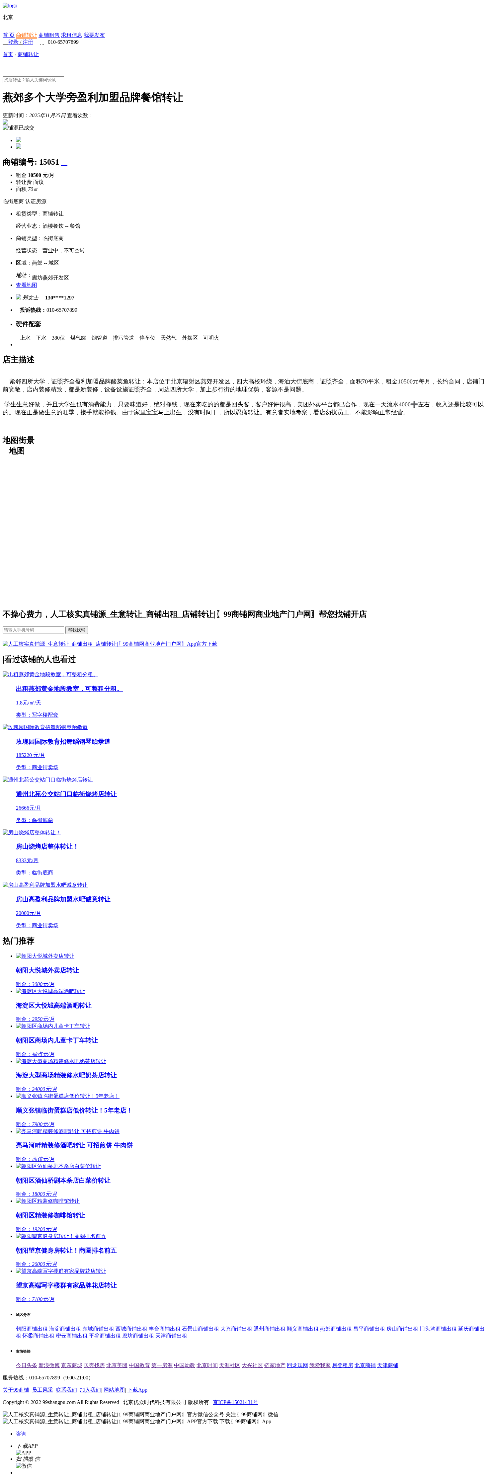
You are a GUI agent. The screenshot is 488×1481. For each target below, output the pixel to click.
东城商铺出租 (98, 1329)
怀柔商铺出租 (38, 1336)
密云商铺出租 (72, 1336)
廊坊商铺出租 (138, 1336)
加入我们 (90, 1390)
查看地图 (26, 285)
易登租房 (342, 1365)
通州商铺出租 (269, 1329)
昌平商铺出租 (369, 1329)
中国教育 (139, 1365)
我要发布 (94, 35)
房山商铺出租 (402, 1329)
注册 (28, 42)
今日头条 (26, 1365)
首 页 (9, 35)
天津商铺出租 (171, 1336)
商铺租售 (49, 35)
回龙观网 (297, 1365)
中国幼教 (184, 1365)
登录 (13, 42)
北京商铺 (365, 1365)
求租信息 (71, 35)
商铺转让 (26, 35)
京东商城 (71, 1365)
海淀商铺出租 (65, 1329)
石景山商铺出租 (200, 1329)
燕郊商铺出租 (336, 1329)
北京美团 (116, 1365)
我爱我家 (320, 1365)
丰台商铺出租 (165, 1329)
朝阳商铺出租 (32, 1329)
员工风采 (42, 1390)
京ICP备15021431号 (235, 1402)
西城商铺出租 (131, 1329)
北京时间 (207, 1365)
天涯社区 (229, 1365)
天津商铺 (387, 1365)
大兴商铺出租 (236, 1329)
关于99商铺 (16, 1390)
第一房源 (162, 1365)
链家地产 (274, 1365)
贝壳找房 (94, 1365)
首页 (8, 54)
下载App (137, 1390)
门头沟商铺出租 (438, 1329)
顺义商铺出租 (303, 1329)
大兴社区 (252, 1365)
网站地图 (114, 1390)
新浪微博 (49, 1365)
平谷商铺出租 (105, 1336)
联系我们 (66, 1390)
